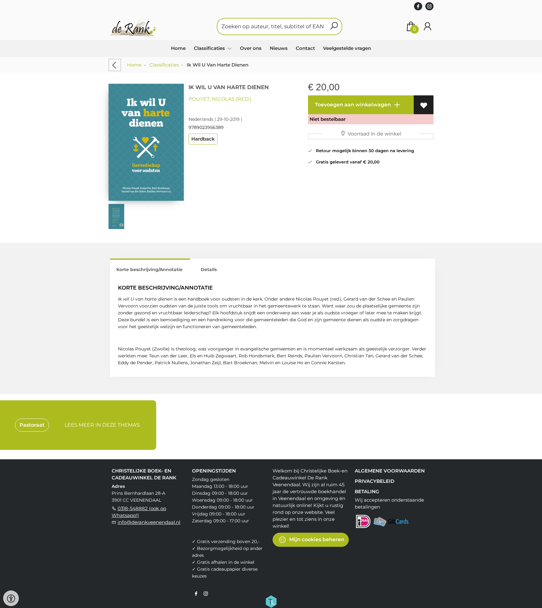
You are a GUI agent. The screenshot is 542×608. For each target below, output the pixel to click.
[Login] (427, 26)
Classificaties (164, 65)
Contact (305, 48)
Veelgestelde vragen (347, 48)
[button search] (334, 26)
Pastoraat (32, 425)
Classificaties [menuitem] (210, 48)
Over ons (251, 48)
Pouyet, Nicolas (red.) (220, 99)
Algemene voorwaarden (390, 471)
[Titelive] (271, 601)
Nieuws (279, 48)
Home (178, 48)
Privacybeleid (374, 481)
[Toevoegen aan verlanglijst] (423, 104)
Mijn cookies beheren (316, 539)
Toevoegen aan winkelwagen (352, 105)
